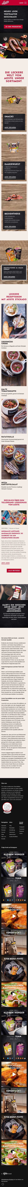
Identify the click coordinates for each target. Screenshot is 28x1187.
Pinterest (21, 831)
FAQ (10, 825)
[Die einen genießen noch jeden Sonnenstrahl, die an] (14, 890)
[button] (3, 518)
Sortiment (3, 827)
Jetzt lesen (5, 563)
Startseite (3, 825)
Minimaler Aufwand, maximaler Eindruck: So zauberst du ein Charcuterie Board (12, 534)
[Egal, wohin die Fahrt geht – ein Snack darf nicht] (14, 864)
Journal (3, 832)
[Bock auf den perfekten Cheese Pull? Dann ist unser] (14, 916)
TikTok (20, 833)
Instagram (21, 827)
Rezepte (3, 830)
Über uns (3, 836)
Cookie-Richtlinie (13, 836)
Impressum (12, 832)
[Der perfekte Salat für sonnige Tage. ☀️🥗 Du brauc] (14, 994)
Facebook (21, 829)
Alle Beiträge (14, 570)
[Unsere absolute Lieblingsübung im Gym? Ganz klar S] (14, 968)
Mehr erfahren (10, 127)
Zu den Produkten (13, 26)
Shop (2, 834)
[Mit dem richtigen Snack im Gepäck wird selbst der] (14, 942)
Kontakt (3, 838)
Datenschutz (12, 834)
